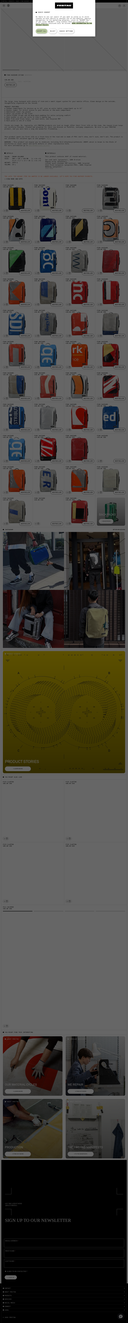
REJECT (52, 31)
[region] (64, 18)
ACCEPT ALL (41, 31)
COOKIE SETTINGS (66, 31)
